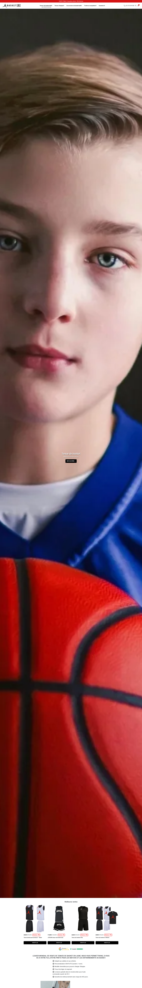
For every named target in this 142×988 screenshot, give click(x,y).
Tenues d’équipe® (59, 5)
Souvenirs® (102, 5)
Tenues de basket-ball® (46, 5)
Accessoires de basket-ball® (74, 5)
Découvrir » (71, 461)
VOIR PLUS (35, 942)
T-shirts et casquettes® (90, 5)
